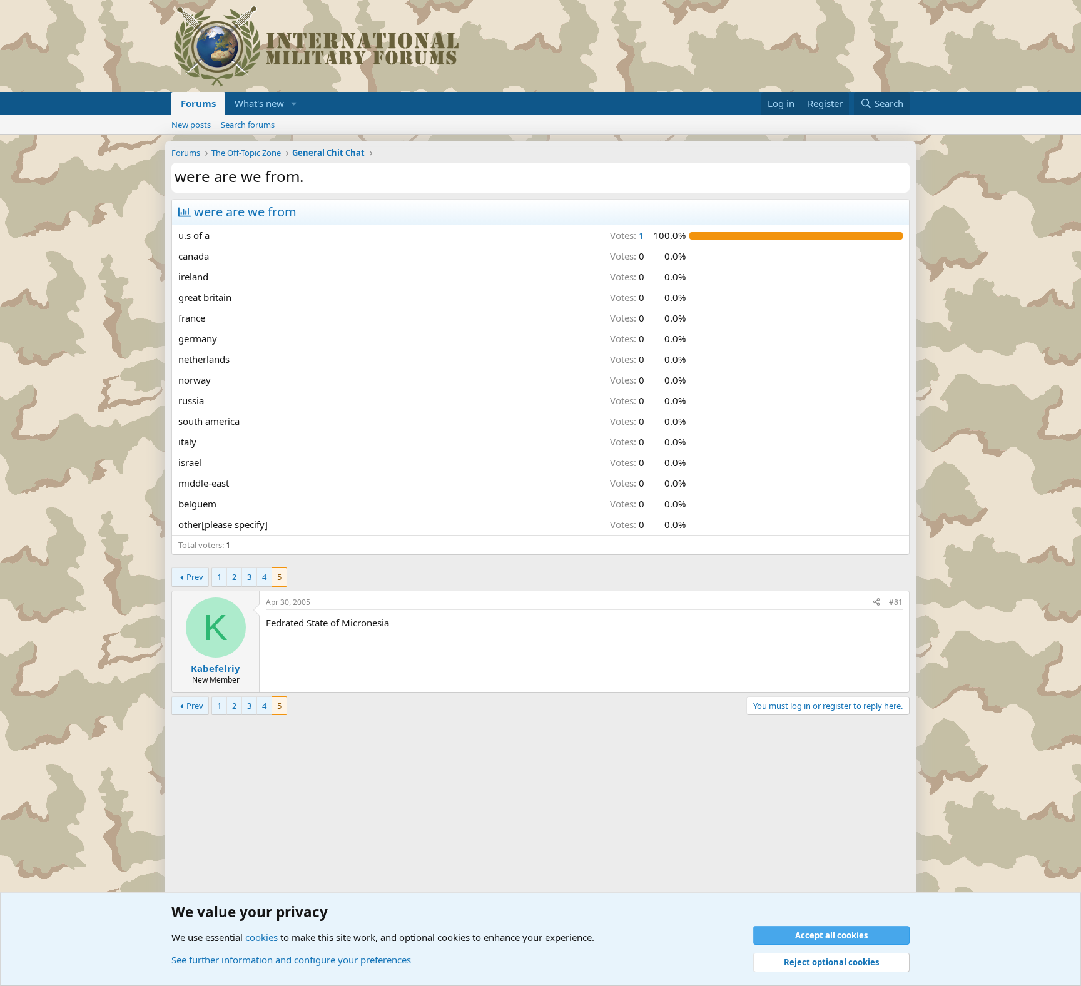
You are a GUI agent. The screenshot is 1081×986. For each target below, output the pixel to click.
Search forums (248, 124)
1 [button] (627, 235)
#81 (896, 602)
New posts (191, 124)
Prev (194, 576)
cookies (261, 937)
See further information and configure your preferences (291, 959)
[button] (294, 103)
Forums (198, 103)
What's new (259, 103)
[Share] (876, 603)
